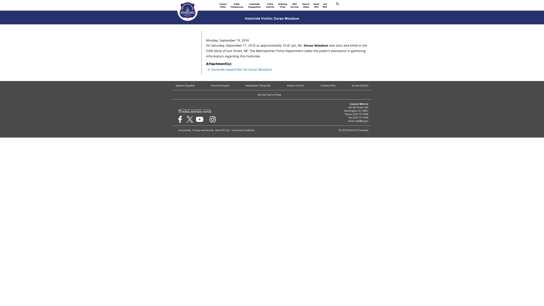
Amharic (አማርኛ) (295, 85)
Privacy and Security (203, 130)
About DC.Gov (222, 130)
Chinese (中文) (327, 85)
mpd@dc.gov (361, 121)
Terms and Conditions (243, 130)
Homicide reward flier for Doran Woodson (241, 69)
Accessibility (184, 130)
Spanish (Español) (185, 85)
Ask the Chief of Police (269, 94)
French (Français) (220, 85)
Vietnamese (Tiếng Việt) (258, 85)
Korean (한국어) (360, 85)
